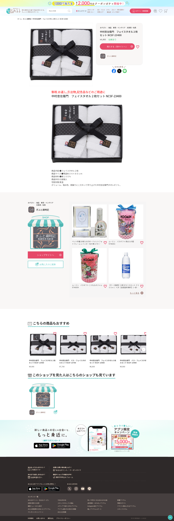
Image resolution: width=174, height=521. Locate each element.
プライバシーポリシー (63, 518)
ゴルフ (113, 9)
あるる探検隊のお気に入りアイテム (39, 509)
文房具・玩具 (131, 27)
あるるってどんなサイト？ (36, 467)
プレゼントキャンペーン (35, 512)
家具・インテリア (119, 27)
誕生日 (109, 12)
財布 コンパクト (91, 12)
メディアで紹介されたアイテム (67, 506)
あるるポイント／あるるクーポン (38, 500)
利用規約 (30, 518)
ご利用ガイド (36, 470)
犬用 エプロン (101, 12)
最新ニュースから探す (35, 506)
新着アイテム (121, 500)
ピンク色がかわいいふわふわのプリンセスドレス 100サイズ (116, 12)
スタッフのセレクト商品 (65, 503)
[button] (35, 349)
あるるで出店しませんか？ (36, 474)
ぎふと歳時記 (111, 56)
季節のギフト (121, 503)
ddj (98, 9)
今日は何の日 (62, 500)
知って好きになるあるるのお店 (97, 500)
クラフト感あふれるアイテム (126, 506)
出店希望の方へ (36, 477)
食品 (110, 27)
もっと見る (134, 293)
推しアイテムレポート (94, 509)
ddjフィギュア (91, 9)
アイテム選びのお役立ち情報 (67, 509)
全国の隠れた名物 (33, 503)
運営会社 (50, 518)
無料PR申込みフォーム (64, 477)
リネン (108, 9)
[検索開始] (69, 11)
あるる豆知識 (62, 512)
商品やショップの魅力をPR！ (62, 474)
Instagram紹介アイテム (94, 506)
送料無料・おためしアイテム (96, 503)
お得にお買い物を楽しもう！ (62, 467)
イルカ (103, 9)
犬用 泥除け (120, 9)
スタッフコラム (122, 509)
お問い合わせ (40, 518)
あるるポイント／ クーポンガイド (68, 470)
